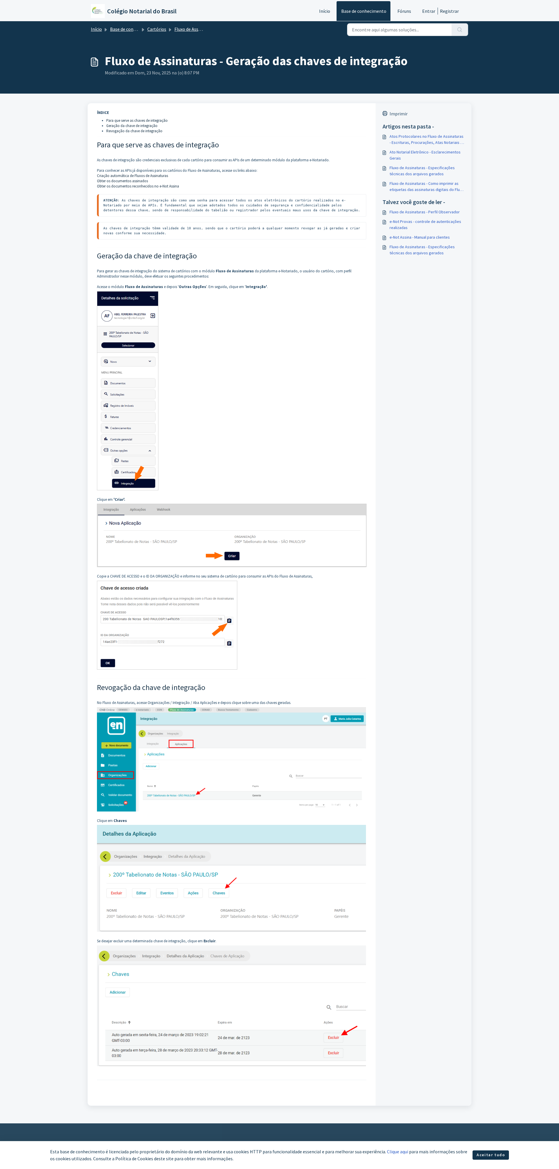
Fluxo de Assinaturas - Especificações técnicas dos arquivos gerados (422, 170)
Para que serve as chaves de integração (137, 120)
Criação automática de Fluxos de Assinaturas (132, 175)
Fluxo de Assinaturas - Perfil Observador (425, 212)
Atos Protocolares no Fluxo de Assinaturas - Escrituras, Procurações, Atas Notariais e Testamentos (427, 140)
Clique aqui (397, 1151)
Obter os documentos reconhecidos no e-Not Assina (138, 186)
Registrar (449, 11)
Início (324, 11)
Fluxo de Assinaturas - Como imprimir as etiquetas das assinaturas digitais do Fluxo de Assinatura (427, 187)
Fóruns (404, 11)
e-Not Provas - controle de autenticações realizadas (425, 224)
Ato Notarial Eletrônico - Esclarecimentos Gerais (425, 155)
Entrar (428, 11)
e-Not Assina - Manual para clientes (420, 237)
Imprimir (399, 114)
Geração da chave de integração (132, 125)
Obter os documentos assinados (122, 180)
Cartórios (156, 29)
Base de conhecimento (363, 11)
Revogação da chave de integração (134, 130)
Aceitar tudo (491, 1154)
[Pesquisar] (460, 29)
